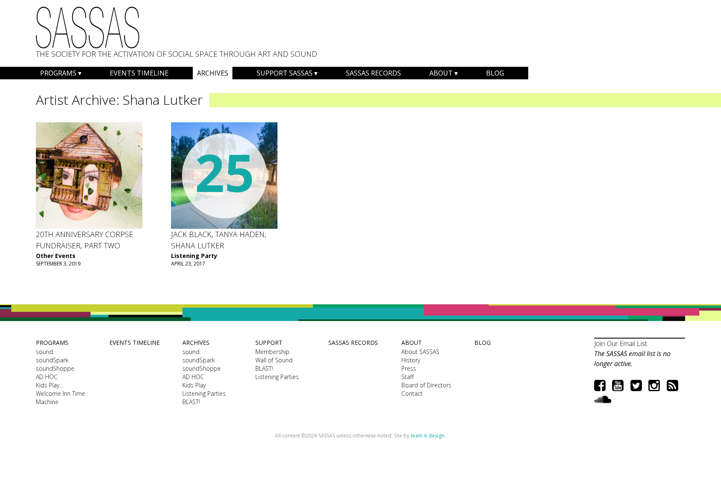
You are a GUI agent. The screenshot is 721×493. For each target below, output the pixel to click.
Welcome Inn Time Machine (60, 397)
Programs (58, 73)
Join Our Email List (620, 343)
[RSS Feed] (672, 385)
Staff (407, 377)
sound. (45, 352)
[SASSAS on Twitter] (636, 385)
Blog (495, 73)
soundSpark (52, 360)
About (441, 73)
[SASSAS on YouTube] (617, 385)
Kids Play (194, 385)
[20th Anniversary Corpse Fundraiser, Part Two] (89, 175)
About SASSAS (420, 352)
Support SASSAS (285, 73)
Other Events (56, 256)
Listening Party (194, 256)
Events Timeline (139, 73)
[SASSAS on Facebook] (599, 385)
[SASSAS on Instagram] (654, 385)
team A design (427, 435)
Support (268, 342)
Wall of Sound (273, 360)
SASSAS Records (373, 73)
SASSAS (87, 27)
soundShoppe (55, 368)
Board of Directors (426, 385)
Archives (212, 73)
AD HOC (47, 377)
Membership (272, 352)
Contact (412, 393)
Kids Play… (49, 385)
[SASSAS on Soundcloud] (602, 399)
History (410, 360)
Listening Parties (204, 393)
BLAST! (191, 402)
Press (408, 368)
